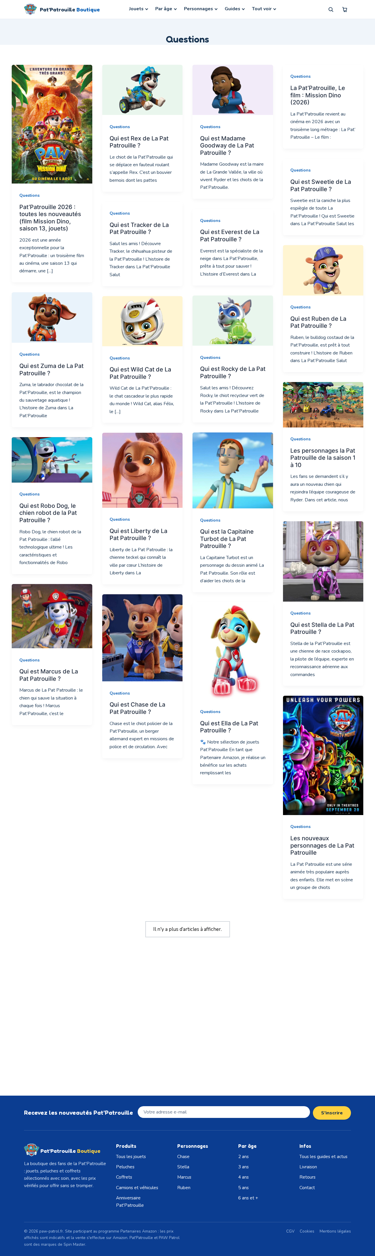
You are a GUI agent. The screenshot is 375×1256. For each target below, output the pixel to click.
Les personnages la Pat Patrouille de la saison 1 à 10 (322, 458)
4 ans (243, 1177)
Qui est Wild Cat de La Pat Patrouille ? (140, 373)
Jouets (136, 9)
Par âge (163, 9)
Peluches (125, 1167)
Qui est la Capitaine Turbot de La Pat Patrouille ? (227, 538)
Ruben (183, 1188)
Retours (307, 1177)
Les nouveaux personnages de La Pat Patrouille (322, 845)
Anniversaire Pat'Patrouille (130, 1201)
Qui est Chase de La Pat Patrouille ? (137, 708)
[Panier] (345, 9)
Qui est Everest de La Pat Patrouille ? (229, 235)
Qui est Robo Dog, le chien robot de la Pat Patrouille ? (48, 513)
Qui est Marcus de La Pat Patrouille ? (48, 675)
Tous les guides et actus (323, 1157)
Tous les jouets (131, 1157)
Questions (29, 195)
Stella (183, 1167)
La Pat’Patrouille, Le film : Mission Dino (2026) (317, 95)
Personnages (198, 9)
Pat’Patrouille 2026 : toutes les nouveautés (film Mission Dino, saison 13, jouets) (50, 217)
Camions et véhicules (137, 1188)
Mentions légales (335, 1231)
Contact (307, 1188)
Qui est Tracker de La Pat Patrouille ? (139, 228)
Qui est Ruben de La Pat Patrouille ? (318, 322)
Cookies (307, 1231)
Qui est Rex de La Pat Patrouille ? (139, 142)
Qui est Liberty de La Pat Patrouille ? (138, 534)
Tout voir (262, 9)
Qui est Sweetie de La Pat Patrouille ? (320, 185)
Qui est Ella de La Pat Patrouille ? (229, 727)
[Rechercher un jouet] (331, 9)
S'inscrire (332, 1113)
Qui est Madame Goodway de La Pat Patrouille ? (227, 145)
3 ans (243, 1167)
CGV (290, 1231)
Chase (183, 1157)
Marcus (184, 1177)
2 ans (243, 1157)
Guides (232, 9)
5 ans (243, 1188)
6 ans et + (248, 1198)
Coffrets (124, 1177)
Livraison (308, 1167)
